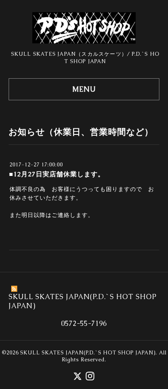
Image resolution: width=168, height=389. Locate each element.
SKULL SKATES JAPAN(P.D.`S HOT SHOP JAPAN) (88, 352)
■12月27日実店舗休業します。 (57, 174)
